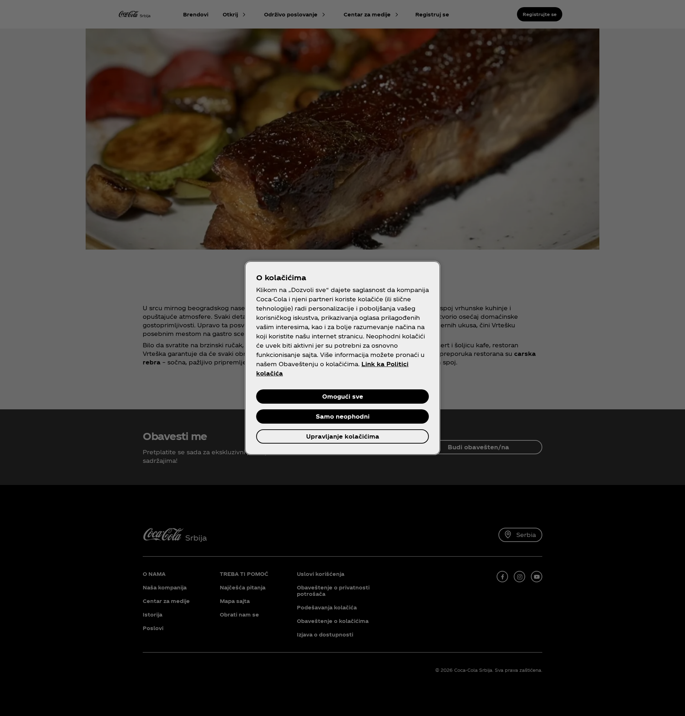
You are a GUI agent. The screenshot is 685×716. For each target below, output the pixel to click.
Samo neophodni (343, 416)
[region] (342, 358)
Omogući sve (342, 396)
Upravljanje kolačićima (342, 436)
